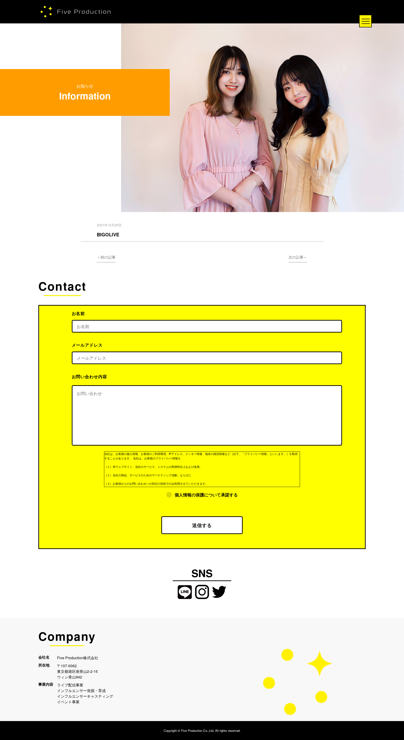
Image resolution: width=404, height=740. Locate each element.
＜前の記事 (106, 257)
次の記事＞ (298, 257)
